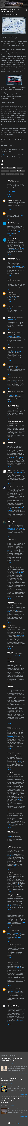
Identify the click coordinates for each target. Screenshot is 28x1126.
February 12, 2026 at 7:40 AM (14, 847)
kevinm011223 (11, 442)
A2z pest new (11, 727)
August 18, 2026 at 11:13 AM (14, 1006)
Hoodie (9, 317)
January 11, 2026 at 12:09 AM (15, 813)
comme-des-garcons (12, 381)
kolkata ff (22, 215)
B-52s (3, 168)
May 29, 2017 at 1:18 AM (13, 181)
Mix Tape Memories (6, 155)
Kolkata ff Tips (11, 625)
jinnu (8, 930)
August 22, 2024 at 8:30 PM (14, 423)
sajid (8, 213)
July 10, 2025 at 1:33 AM (18, 470)
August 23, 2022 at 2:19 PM (14, 280)
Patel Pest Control (12, 736)
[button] (26, 10)
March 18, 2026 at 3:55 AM (17, 912)
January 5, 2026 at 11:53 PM (14, 774)
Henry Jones (11, 521)
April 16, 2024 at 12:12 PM (17, 364)
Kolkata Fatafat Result (13, 416)
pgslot (23, 287)
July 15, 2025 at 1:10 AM (19, 486)
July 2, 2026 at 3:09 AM (13, 962)
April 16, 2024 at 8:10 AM (17, 332)
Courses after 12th (18, 266)
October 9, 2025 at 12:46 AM (14, 663)
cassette (19, 168)
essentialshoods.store (15, 351)
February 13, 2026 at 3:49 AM (14, 874)
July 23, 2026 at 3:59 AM (16, 988)
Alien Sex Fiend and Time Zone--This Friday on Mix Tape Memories (11, 1101)
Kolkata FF (14, 865)
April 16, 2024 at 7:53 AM (17, 317)
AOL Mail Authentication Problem (15, 249)
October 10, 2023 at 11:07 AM (14, 306)
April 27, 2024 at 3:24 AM (13, 406)
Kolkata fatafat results (13, 405)
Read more (23, 1074)
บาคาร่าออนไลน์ (11, 191)
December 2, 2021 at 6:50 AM (14, 223)
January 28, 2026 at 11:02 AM (14, 832)
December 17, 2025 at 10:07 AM (15, 753)
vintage (17, 174)
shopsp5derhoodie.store (13, 336)
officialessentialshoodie (15, 368)
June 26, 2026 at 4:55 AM (17, 944)
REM (3, 174)
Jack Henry (10, 486)
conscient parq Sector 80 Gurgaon (16, 656)
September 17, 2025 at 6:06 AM (15, 653)
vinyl (22, 174)
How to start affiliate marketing (15, 421)
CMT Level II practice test (16, 696)
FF (8, 813)
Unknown (10, 200)
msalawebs (10, 292)
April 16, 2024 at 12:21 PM (17, 377)
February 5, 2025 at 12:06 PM (14, 443)
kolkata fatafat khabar (18, 472)
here (6, 125)
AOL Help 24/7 (11, 222)
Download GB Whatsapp (13, 298)
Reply (9, 196)
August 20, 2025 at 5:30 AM (14, 523)
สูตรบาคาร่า (10, 207)
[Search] (26, 3)
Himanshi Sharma (12, 258)
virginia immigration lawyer (17, 457)
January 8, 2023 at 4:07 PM (14, 294)
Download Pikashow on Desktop (15, 308)
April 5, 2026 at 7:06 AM (16, 930)
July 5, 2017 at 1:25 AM (18, 200)
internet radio (5, 171)
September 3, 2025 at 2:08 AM (14, 541)
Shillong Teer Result (12, 905)
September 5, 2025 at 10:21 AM (15, 603)
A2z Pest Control (12, 1005)
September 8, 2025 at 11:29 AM (15, 627)
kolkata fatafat (20, 635)
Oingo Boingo (20, 171)
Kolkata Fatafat (11, 855)
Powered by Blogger (15, 1123)
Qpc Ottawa (10, 602)
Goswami (10, 470)
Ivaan (8, 989)
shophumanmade (11, 319)
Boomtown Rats (11, 168)
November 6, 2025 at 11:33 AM (14, 728)
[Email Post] (2, 164)
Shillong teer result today (14, 895)
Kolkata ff (10, 846)
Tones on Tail (9, 174)
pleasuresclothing (14, 395)
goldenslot (10, 194)
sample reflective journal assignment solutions (15, 509)
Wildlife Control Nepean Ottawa (15, 1021)
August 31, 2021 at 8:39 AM (16, 213)
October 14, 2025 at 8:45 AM (14, 688)
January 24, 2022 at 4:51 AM (14, 240)
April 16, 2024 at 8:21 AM (17, 347)
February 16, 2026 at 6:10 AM (14, 896)
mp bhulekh (10, 661)
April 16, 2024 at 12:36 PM (17, 391)
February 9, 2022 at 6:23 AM (14, 259)
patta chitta (10, 752)
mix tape (13, 171)
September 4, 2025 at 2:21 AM (14, 567)
